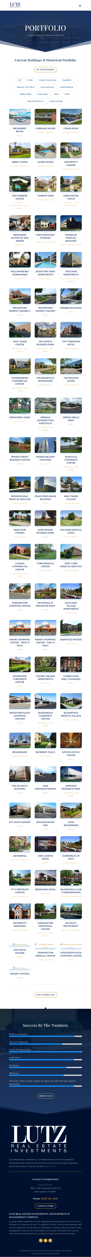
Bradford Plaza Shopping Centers (20, 715)
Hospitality (67, 80)
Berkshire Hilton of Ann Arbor (20, 238)
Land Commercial (47, 87)
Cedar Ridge (71, 128)
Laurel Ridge (45, 162)
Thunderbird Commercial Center (19, 381)
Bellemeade (20, 752)
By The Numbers (45, 69)
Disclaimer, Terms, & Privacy (62, 1251)
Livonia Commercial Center (20, 566)
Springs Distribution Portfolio (45, 420)
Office (56, 94)
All (19, 80)
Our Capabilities (45, 994)
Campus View (45, 195)
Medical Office (26, 94)
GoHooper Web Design (51, 1253)
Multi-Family (43, 94)
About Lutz (45, 1096)
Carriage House (45, 128)
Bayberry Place (45, 752)
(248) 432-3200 (49, 1198)
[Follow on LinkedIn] (45, 1240)
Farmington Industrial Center (45, 926)
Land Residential (66, 87)
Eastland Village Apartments (71, 605)
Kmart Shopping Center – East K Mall (45, 642)
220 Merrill (20, 855)
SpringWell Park (19, 417)
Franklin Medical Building (71, 238)
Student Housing (56, 101)
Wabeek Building (71, 308)
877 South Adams (19, 822)
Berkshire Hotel (45, 889)
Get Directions (45, 1185)
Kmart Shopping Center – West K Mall (19, 642)
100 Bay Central (20, 973)
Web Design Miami (37, 1253)
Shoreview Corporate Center (20, 679)
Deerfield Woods (71, 639)
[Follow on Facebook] (50, 1240)
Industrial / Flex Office (25, 87)
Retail (67, 94)
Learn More (50, 1166)
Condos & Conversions (47, 80)
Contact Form (45, 1206)
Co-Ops (30, 80)
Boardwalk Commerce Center (45, 715)
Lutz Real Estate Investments (42, 1251)
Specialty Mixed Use (35, 101)
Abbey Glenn (20, 162)
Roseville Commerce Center (71, 459)
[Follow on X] (41, 1240)
